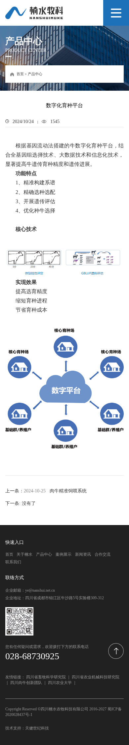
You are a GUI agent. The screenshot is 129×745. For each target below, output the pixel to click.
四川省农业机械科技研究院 (95, 677)
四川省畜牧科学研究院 (46, 677)
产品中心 (35, 74)
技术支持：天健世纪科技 (27, 728)
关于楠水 (24, 554)
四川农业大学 (60, 682)
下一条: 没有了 (20, 503)
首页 (20, 74)
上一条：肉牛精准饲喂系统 (46, 490)
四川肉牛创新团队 (26, 682)
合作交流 (102, 554)
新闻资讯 (83, 554)
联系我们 (13, 562)
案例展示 (63, 554)
